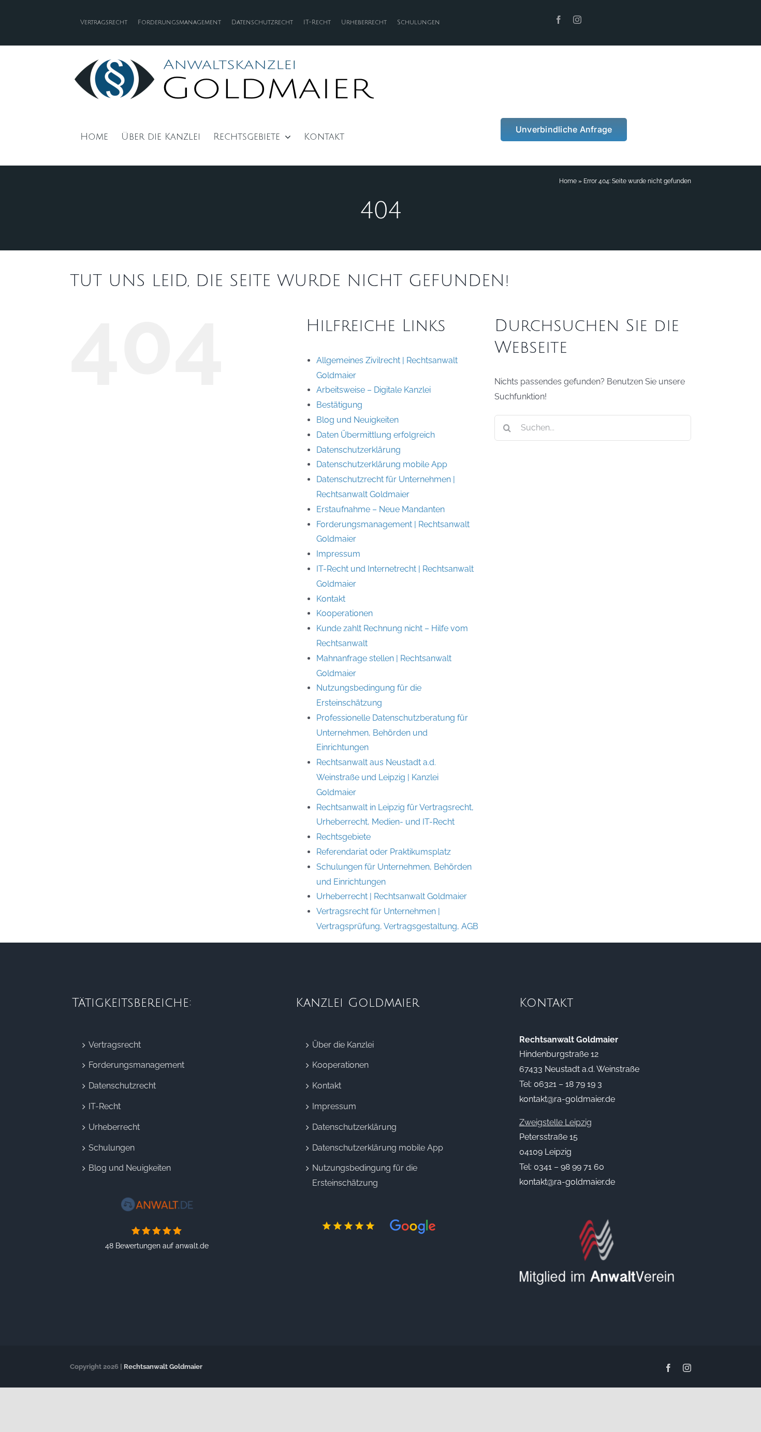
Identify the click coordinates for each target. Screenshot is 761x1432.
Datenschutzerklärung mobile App (381, 464)
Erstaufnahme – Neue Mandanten (380, 509)
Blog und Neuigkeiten (357, 420)
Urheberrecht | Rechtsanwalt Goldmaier (391, 896)
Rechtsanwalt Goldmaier (163, 1366)
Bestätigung (339, 405)
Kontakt (330, 599)
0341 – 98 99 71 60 (569, 1167)
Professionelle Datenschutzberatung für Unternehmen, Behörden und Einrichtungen (392, 733)
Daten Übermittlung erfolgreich (375, 435)
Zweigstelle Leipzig (555, 1122)
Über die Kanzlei (343, 1045)
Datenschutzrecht (122, 1086)
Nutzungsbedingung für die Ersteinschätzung (364, 1175)
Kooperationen (344, 613)
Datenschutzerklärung (358, 450)
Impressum (338, 554)
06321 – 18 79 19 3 (568, 1084)
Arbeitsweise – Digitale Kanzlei (373, 390)
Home (568, 181)
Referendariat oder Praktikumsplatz (383, 852)
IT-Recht (105, 1106)
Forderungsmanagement (136, 1065)
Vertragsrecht (115, 1045)
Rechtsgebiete (343, 837)
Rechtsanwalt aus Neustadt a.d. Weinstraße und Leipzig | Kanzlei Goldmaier (377, 777)
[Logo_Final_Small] (225, 60)
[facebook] (558, 20)
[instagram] (577, 20)
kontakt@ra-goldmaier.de (567, 1099)
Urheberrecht (114, 1127)
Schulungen (112, 1148)
